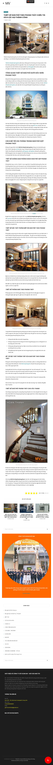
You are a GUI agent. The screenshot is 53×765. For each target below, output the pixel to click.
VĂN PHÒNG (7, 647)
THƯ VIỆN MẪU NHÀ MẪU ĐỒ (11, 640)
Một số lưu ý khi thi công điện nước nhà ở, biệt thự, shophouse (10, 516)
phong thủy (17, 63)
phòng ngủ (25, 151)
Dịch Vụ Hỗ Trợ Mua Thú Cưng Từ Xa (13, 654)
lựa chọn (10, 218)
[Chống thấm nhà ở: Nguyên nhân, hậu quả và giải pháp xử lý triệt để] (26, 508)
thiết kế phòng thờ (26, 363)
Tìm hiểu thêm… (26, 593)
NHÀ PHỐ (7, 637)
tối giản (34, 213)
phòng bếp (31, 151)
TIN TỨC (6, 12)
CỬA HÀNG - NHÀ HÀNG (10, 630)
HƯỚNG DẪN (8, 634)
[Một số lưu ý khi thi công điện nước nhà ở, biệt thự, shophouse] (11, 508)
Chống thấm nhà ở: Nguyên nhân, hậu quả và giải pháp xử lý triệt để (26, 516)
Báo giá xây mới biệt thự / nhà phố (13, 613)
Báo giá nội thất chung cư (11, 610)
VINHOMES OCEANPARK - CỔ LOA (12, 651)
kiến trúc (35, 125)
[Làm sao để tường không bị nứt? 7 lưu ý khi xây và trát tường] (42, 508)
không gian (31, 67)
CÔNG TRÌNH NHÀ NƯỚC (10, 627)
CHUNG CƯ (7, 624)
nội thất (18, 149)
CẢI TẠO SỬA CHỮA (9, 620)
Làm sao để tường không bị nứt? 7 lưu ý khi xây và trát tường (42, 516)
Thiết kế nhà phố (10, 63)
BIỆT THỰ (7, 617)
